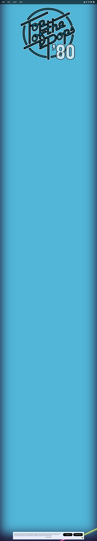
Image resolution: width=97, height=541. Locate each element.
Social (20, 2)
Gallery (15, 2)
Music (8, 2)
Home (3, 2)
